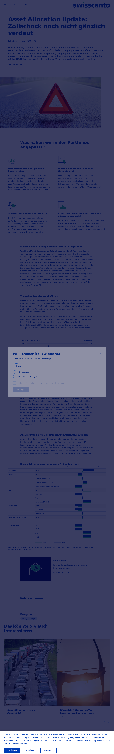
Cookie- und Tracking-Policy (63, 737)
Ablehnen (30, 750)
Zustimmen (12, 750)
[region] (57, 742)
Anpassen (48, 750)
